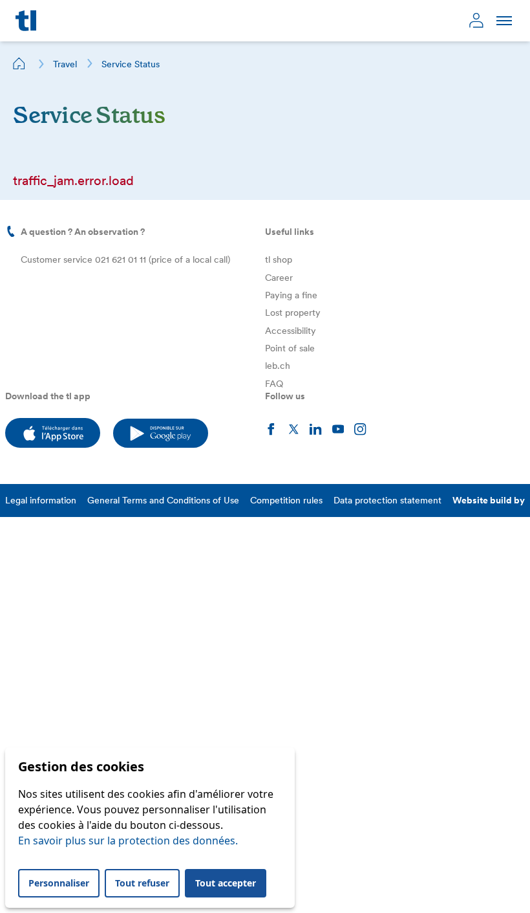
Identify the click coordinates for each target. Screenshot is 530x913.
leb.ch (277, 365)
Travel (65, 64)
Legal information (40, 500)
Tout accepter (225, 883)
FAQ (274, 384)
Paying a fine (291, 295)
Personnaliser (58, 883)
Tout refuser (142, 883)
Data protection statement (387, 500)
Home (19, 63)
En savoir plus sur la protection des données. (128, 840)
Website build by (488, 500)
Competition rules (286, 500)
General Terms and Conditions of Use (163, 500)
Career (279, 277)
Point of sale (290, 348)
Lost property (293, 312)
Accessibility (290, 330)
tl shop (278, 259)
